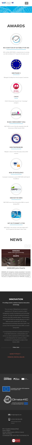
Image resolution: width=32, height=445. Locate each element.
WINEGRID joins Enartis (16, 268)
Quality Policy (15, 354)
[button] (29, 246)
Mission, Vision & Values (16, 357)
